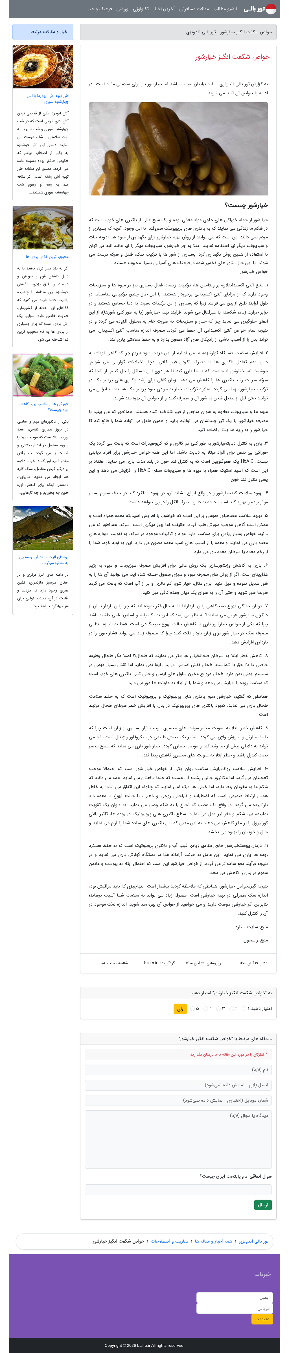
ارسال (263, 1204)
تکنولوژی (141, 8)
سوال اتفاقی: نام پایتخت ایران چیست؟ (236, 1176)
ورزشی (122, 8)
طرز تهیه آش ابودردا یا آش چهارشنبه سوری (48, 99)
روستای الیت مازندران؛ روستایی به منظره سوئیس (44, 560)
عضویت (262, 1318)
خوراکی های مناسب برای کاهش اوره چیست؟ (44, 407)
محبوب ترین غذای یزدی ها (47, 257)
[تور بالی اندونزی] (260, 9)
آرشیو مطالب (225, 8)
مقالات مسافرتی (194, 8)
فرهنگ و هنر (100, 8)
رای (180, 1008)
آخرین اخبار (164, 8)
